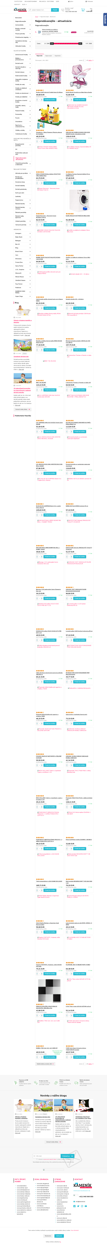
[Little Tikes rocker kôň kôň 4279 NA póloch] (79, 990)
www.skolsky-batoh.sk (23, 1204)
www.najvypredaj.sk (42, 1187)
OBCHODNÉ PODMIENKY (30, 1)
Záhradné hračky (20, 46)
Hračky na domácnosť (21, 93)
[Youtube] (87, 1206)
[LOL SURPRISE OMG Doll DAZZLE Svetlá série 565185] (49, 407)
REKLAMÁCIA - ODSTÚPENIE (46, 1)
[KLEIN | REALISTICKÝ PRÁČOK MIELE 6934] (79, 200)
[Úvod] (20, 10)
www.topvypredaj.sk (43, 1190)
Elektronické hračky (21, 76)
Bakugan (18, 240)
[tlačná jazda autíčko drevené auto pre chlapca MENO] (49, 283)
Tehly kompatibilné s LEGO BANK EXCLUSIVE (49, 881)
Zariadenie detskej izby (21, 41)
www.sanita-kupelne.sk (23, 1202)
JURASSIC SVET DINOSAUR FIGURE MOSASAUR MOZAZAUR (76, 590)
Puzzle (17, 118)
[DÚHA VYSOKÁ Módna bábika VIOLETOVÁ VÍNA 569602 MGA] (49, 158)
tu (60, 1242)
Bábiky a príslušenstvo (19, 59)
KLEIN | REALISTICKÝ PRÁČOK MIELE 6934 (78, 216)
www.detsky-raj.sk (22, 1188)
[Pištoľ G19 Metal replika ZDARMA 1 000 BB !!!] (79, 824)
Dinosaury (18, 259)
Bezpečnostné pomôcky (19, 144)
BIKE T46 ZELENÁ (41, 382)
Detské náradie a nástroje (20, 67)
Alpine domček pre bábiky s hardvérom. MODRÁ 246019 (50, 30)
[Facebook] (75, 1206)
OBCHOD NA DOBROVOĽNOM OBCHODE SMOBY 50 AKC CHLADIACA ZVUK (78, 133)
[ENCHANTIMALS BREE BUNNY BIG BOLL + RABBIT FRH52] (49, 532)
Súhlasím (59, 1236)
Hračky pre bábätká (21, 97)
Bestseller (18, 18)
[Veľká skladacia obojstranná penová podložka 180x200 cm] (49, 657)
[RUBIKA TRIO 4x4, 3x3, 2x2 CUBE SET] (49, 1032)
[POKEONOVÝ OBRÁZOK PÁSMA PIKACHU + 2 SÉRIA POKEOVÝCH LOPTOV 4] (49, 824)
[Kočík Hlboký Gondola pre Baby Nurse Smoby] (79, 76)
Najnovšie (39, 56)
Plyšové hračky (19, 111)
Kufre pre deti (19, 193)
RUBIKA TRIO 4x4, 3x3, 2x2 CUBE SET (47, 1048)
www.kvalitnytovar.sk (43, 1185)
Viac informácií (75, 1230)
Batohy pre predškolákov (19, 177)
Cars (16, 255)
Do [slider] (80, 43)
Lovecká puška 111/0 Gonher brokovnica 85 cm (79, 631)
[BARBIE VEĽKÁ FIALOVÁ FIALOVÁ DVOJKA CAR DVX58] (49, 241)
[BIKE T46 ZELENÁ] (49, 367)
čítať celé (27, 335)
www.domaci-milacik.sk (23, 1194)
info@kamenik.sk (80, 1201)
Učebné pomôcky (20, 221)
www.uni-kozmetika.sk (43, 1208)
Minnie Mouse (19, 277)
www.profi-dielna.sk (62, 1192)
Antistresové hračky (21, 54)
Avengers (18, 233)
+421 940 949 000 (71, 12)
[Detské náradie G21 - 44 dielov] (79, 283)
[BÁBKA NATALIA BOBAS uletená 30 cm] (79, 490)
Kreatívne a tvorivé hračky (21, 101)
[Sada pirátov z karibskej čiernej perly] (79, 698)
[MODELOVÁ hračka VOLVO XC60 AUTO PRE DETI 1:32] (49, 615)
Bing (16, 248)
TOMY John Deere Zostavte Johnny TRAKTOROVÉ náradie (76, 1049)
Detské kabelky (20, 185)
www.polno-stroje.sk (63, 1194)
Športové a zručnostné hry (19, 126)
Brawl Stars (19, 251)
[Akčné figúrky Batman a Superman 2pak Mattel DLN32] (49, 907)
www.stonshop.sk (22, 1200)
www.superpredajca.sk (43, 1198)
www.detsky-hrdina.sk (23, 1192)
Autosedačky (19, 25)
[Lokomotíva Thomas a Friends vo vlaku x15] (79, 367)
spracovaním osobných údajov (50, 1159)
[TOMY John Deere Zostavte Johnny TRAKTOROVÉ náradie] (79, 1032)
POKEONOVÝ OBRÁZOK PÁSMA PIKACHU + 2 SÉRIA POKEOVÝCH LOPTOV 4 (49, 840)
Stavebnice (18, 121)
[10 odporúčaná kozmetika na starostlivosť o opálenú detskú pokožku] (23, 379)
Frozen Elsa (18, 262)
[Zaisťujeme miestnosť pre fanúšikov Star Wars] (83, 1105)
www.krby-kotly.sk (62, 1196)
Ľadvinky (18, 196)
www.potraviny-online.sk (24, 1208)
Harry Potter (19, 266)
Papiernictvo (19, 200)
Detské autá (19, 63)
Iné (16, 149)
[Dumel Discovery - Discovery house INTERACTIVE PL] (49, 200)
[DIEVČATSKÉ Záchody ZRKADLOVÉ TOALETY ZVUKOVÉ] (79, 532)
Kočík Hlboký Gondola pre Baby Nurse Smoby (79, 92)
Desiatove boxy (20, 182)
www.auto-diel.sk (62, 1186)
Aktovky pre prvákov (21, 173)
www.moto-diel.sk (62, 1190)
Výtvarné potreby (20, 225)
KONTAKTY (17, 4)
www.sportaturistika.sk (23, 1206)
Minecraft (18, 273)
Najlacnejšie (48, 56)
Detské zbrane (19, 72)
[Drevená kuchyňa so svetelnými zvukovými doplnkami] (79, 448)
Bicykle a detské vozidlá (20, 29)
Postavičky (18, 114)
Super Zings (19, 296)
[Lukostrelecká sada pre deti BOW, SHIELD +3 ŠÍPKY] (79, 907)
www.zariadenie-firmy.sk (64, 1222)
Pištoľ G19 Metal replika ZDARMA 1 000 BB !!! (79, 839)
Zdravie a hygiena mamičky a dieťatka (23, 321)
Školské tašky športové (19, 216)
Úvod (36, 16)
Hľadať (55, 10)
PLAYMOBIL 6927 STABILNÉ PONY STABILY (78, 965)
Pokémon (18, 287)
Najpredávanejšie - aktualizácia (21, 158)
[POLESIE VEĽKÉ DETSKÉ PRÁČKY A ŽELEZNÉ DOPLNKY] (49, 740)
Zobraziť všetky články (21, 409)
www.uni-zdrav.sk (62, 1218)
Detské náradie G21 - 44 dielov (75, 299)
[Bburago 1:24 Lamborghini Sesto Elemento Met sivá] (49, 573)
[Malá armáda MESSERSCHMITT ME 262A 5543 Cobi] (79, 865)
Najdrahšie (58, 56)
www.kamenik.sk (21, 1186)
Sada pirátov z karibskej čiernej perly (76, 714)
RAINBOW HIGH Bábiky (20, 292)
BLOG (23, 4)
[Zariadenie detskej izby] (23, 345)
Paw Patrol (18, 284)
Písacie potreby (20, 34)
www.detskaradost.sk (23, 1190)
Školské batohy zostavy (20, 208)
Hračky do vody (20, 84)
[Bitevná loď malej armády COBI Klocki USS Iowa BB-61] (79, 325)
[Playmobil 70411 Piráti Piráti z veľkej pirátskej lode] (79, 782)
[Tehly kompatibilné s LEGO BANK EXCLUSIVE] (49, 865)
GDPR (57, 1)
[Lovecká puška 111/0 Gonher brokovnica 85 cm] (79, 615)
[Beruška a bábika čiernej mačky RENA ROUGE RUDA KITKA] (49, 325)
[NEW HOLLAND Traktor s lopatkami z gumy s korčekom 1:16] (49, 782)
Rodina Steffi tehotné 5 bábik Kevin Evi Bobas (49, 92)
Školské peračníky (20, 212)
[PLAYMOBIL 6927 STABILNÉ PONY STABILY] (79, 949)
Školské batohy (20, 204)
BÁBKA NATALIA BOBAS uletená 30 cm (77, 506)
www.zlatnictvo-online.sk (24, 1210)
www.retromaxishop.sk (43, 1196)
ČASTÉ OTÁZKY (18, 1)
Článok (24, 353)
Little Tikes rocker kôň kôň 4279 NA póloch (78, 1006)
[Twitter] (79, 1206)
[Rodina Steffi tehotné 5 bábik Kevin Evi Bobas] (49, 76)
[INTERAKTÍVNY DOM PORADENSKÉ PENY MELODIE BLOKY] (79, 657)
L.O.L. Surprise (19, 269)
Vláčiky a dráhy (20, 130)
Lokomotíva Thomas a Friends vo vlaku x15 (78, 382)
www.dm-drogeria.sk (43, 1183)
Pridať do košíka (50, 100)
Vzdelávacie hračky (21, 134)
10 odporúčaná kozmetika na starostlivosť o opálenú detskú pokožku (22, 390)
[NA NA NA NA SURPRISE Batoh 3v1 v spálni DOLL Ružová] (49, 490)
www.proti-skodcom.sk (43, 1194)
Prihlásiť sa (66, 1156)
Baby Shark (18, 237)
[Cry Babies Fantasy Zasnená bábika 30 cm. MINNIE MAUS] (79, 158)
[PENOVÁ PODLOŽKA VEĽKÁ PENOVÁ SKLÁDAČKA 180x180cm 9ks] (49, 990)
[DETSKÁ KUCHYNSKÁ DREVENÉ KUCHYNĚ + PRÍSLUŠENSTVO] (79, 407)
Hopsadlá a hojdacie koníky (21, 80)
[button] (43, 1213)
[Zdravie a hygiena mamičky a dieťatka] (23, 311)
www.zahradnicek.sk (42, 1210)
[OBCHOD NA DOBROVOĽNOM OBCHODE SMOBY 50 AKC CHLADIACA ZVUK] (79, 116)
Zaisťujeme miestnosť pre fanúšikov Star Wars (83, 1117)
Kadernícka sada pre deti (21, 153)
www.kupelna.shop (22, 1198)
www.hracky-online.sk (23, 1196)
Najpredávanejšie (20, 21)
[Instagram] (83, 1206)
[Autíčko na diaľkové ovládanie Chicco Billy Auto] (79, 241)
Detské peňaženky (21, 189)
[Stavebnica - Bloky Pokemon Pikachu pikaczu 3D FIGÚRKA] (49, 116)
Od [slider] (52, 43)
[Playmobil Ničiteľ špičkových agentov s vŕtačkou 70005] (49, 698)
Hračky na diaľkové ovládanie (21, 88)
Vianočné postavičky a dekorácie (21, 163)
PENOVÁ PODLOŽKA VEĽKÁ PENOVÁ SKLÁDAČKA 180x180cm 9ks (46, 1007)
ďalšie (90, 60)
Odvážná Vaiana (20, 280)
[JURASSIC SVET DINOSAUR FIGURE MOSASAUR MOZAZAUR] (79, 573)
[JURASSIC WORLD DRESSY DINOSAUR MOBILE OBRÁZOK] (79, 740)
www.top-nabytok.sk (43, 1192)
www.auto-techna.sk (63, 1188)
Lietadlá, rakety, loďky (20, 106)
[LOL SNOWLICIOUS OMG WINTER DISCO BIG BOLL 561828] (49, 448)
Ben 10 (17, 244)
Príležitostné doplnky (22, 37)
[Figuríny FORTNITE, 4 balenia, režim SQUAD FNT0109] (49, 949)
